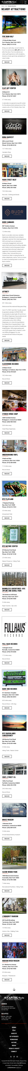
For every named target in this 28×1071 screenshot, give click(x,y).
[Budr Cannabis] (14, 213)
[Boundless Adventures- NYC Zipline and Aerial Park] (14, 579)
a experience (14, 1067)
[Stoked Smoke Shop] (14, 400)
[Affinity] (14, 281)
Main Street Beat (9, 179)
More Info (6, 62)
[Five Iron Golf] (14, 25)
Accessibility (15, 1065)
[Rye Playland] (14, 489)
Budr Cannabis (8, 222)
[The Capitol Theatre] (8, 2)
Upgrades (14, 1036)
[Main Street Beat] (14, 170)
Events (14, 1048)
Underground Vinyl (10, 454)
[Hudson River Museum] (14, 950)
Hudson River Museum (10, 960)
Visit (6, 6)
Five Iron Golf (8, 36)
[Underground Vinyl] (14, 446)
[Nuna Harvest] (14, 126)
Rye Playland (7, 499)
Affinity (5, 291)
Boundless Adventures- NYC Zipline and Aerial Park (13, 589)
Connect (14, 1051)
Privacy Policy (23, 1060)
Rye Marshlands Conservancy (9, 734)
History (14, 1042)
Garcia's (14, 1033)
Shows (14, 1027)
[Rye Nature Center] (14, 534)
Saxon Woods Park (9, 872)
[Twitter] (11, 1056)
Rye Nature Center (10, 546)
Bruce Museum (8, 819)
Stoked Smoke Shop (10, 414)
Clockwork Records (10, 364)
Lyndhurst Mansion (10, 916)
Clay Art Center (9, 88)
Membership (14, 1039)
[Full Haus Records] (14, 629)
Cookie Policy (6, 1063)
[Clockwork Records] (14, 354)
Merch (14, 1045)
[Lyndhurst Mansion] (14, 906)
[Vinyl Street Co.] (14, 769)
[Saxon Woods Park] (14, 857)
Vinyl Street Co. (9, 777)
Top (14, 990)
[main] (14, 499)
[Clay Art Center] (14, 77)
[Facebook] (14, 1056)
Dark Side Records (9, 689)
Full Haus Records (9, 644)
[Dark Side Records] (14, 678)
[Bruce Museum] (14, 810)
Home (2, 6)
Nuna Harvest (8, 137)
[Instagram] (17, 1056)
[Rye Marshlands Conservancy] (14, 723)
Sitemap (21, 1065)
